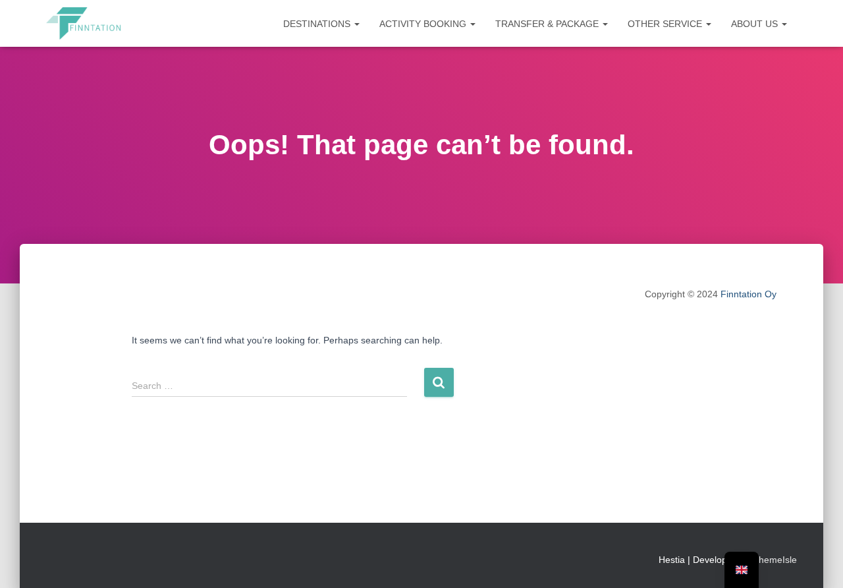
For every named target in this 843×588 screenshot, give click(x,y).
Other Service (666, 23)
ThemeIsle (775, 559)
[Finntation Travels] (83, 23)
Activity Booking (424, 23)
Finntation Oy (748, 294)
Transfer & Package (548, 23)
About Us (755, 23)
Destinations (318, 23)
